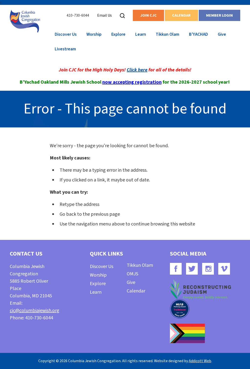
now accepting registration (132, 82)
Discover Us (66, 34)
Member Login (219, 15)
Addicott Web (200, 361)
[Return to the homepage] (25, 21)
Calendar (181, 15)
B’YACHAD (198, 34)
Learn (140, 34)
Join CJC (148, 15)
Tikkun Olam (167, 34)
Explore (118, 34)
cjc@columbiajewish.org (34, 310)
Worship (94, 34)
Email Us (104, 15)
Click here (137, 70)
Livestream (65, 49)
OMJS (132, 273)
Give (222, 34)
